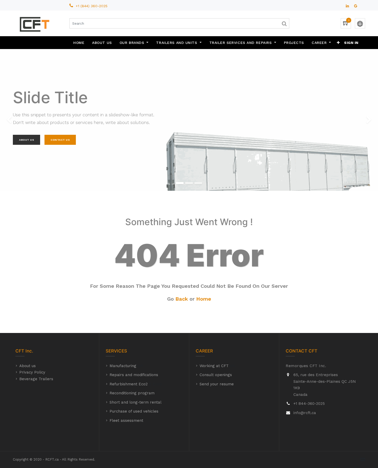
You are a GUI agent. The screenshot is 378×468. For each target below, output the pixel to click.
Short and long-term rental (135, 402)
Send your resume (217, 384)
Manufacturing (123, 366)
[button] (338, 42)
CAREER (204, 351)
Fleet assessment (126, 420)
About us (27, 366)
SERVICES (116, 351)
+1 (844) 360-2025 (92, 6)
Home (203, 299)
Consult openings (216, 375)
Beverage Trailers (36, 379)
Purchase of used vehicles (134, 411)
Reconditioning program (132, 393)
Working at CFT (214, 366)
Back (181, 299)
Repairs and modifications (134, 375)
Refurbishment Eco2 (129, 384)
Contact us (60, 139)
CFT (19, 351)
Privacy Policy (32, 372)
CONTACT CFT (301, 351)
